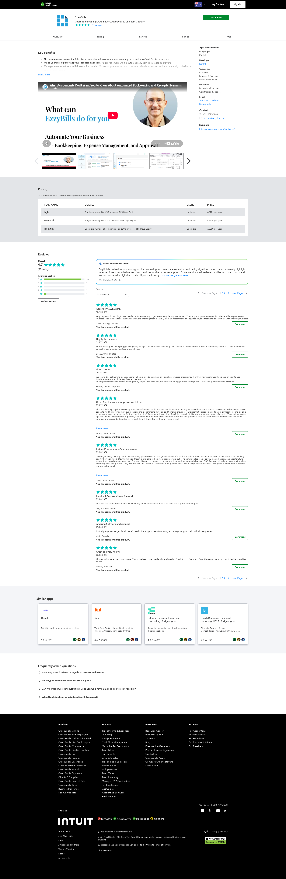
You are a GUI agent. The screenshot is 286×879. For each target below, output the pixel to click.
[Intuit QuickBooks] (49, 4)
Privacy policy (205, 104)
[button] (200, 4)
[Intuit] (76, 821)
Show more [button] (44, 74)
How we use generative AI (174, 275)
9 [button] (228, 293)
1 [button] (220, 293)
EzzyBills (203, 63)
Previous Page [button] (209, 293)
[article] (143, 673)
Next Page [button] (237, 293)
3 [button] (224, 293)
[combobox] (112, 294)
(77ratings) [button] (97, 25)
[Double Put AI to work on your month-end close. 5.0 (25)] (63, 605)
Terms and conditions (209, 100)
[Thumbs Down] (120, 280)
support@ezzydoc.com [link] (214, 118)
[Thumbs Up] (116, 280)
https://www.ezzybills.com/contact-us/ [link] (217, 129)
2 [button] (222, 293)
